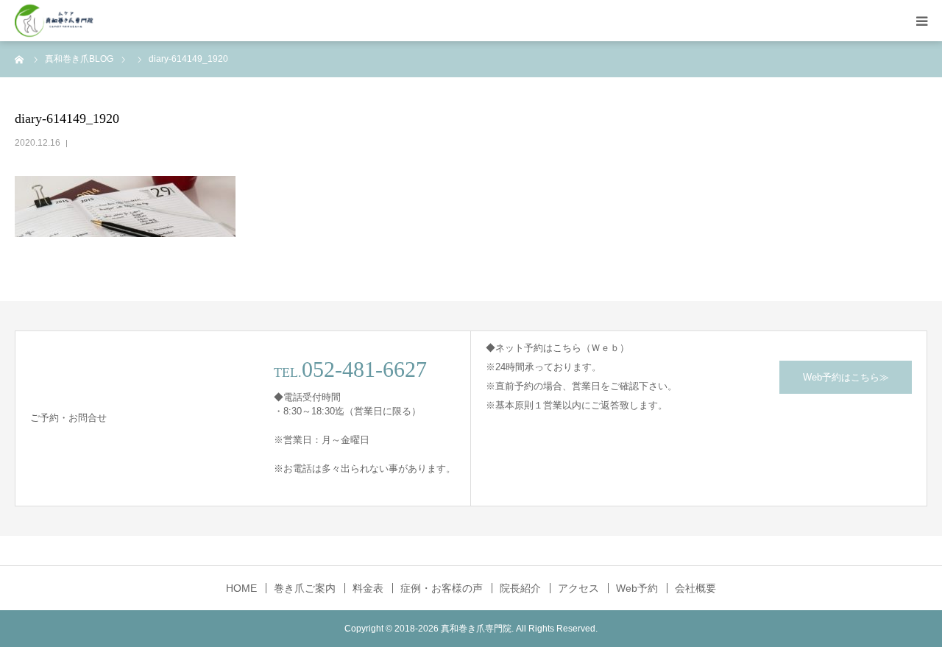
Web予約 (637, 588)
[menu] (921, 20)
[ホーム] (20, 59)
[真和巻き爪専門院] (54, 21)
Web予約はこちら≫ (846, 377)
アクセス (578, 588)
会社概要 (695, 588)
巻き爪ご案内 (305, 588)
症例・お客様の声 (441, 588)
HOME (241, 588)
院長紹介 (520, 588)
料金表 (368, 588)
